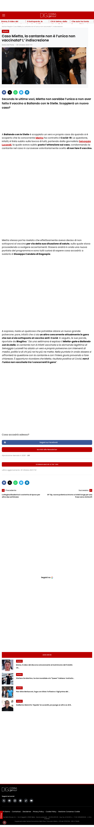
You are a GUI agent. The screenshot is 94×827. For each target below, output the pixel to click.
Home (4, 26)
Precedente (11, 490)
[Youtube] (31, 801)
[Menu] (3, 15)
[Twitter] (10, 92)
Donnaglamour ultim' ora (47, 464)
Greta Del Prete (8, 45)
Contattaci (16, 812)
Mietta (39, 137)
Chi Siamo (6, 812)
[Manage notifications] (4, 822)
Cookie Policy (51, 812)
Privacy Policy (38, 812)
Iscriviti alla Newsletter (47, 449)
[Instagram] (15, 801)
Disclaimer (27, 812)
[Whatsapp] (15, 92)
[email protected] (41, 817)
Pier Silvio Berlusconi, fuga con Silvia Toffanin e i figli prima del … (43, 691)
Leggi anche (47, 655)
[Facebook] (4, 92)
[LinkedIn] (27, 92)
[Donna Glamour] (48, 15)
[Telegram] (21, 92)
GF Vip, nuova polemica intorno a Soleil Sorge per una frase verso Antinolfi (69, 496)
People (9, 26)
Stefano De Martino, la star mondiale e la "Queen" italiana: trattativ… (45, 678)
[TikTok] (26, 801)
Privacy (1, 815)
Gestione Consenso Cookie (69, 812)
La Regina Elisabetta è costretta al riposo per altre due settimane (21, 496)
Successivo (83, 490)
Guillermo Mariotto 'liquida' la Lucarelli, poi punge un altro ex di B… (44, 705)
